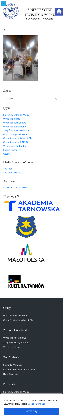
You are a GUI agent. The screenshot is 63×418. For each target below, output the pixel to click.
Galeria (7, 153)
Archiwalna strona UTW (15, 187)
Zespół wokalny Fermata (16, 130)
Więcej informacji (36, 403)
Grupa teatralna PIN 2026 (16, 142)
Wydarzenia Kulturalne (14, 146)
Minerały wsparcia (12, 364)
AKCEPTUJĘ (31, 411)
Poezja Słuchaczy (12, 149)
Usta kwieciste (11, 374)
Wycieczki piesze (11, 118)
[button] (59, 12)
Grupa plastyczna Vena (15, 134)
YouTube (8, 168)
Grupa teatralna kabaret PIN (17, 138)
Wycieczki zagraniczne (14, 126)
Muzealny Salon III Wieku (16, 114)
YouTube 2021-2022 (13, 172)
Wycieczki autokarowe (14, 122)
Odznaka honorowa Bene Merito (20, 369)
